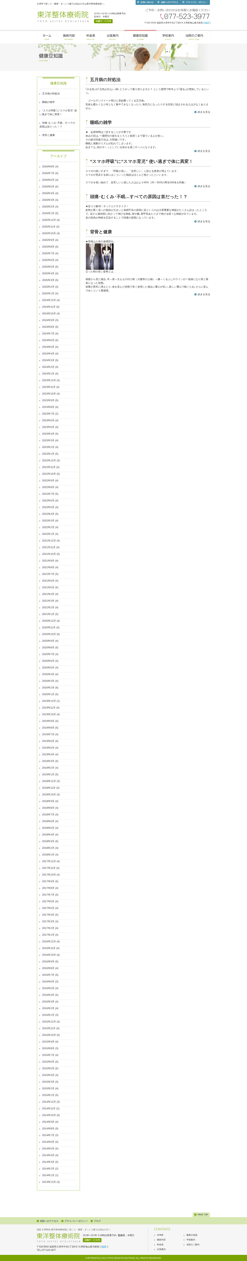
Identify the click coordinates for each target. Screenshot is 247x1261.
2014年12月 (49, 1101)
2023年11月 (49, 386)
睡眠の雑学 (48, 102)
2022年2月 (48, 527)
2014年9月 (48, 1121)
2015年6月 (48, 1061)
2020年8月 (48, 647)
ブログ (97, 1221)
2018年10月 (49, 794)
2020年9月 (48, 640)
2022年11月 (49, 467)
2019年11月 (49, 707)
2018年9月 (48, 801)
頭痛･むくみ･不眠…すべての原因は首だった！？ (57, 124)
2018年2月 (48, 847)
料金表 (160, 1244)
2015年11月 (49, 1028)
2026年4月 (48, 193)
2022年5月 (48, 507)
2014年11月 (49, 1108)
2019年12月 (49, 700)
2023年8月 (48, 407)
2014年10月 (49, 1115)
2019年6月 (48, 741)
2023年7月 (48, 413)
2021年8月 (48, 567)
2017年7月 (48, 894)
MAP (207, 22)
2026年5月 (48, 186)
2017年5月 (48, 908)
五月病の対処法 (51, 93)
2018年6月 (48, 821)
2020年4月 (48, 674)
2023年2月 (48, 447)
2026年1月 (48, 213)
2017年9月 (48, 881)
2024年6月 (48, 340)
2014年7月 (48, 1135)
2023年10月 (49, 393)
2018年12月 (49, 781)
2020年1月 (48, 694)
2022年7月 (48, 493)
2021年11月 (49, 547)
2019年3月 (48, 761)
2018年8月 (48, 807)
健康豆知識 (191, 1235)
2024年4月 (48, 353)
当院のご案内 (192, 1244)
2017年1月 (48, 934)
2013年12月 (49, 1181)
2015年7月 (48, 1055)
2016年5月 (48, 988)
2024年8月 (48, 326)
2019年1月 (48, 774)
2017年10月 (49, 874)
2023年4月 (48, 433)
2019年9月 (48, 721)
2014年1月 (48, 1175)
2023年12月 (49, 380)
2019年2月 (48, 767)
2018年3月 (48, 841)
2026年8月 (48, 166)
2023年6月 (48, 420)
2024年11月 (49, 306)
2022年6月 (48, 500)
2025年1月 (48, 293)
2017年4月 (48, 914)
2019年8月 (48, 727)
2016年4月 (48, 994)
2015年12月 (49, 1021)
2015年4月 (48, 1075)
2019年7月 (48, 734)
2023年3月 (48, 440)
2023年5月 (48, 427)
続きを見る (204, 111)
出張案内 (161, 1249)
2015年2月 (48, 1088)
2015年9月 (48, 1041)
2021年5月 (48, 587)
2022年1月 (48, 533)
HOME (160, 1235)
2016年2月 (48, 1008)
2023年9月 (48, 400)
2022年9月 (48, 480)
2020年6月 (48, 660)
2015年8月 (48, 1048)
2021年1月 (48, 614)
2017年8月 (48, 888)
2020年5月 (48, 667)
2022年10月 (49, 473)
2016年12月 (49, 941)
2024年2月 (48, 366)
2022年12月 (49, 460)
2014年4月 (48, 1155)
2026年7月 (48, 173)
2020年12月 (49, 620)
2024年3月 (48, 360)
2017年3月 (48, 921)
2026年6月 (48, 179)
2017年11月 (49, 867)
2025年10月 (49, 233)
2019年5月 (48, 747)
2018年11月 (49, 787)
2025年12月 (49, 219)
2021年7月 (48, 574)
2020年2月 (48, 687)
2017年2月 (48, 928)
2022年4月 (48, 513)
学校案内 (190, 1239)
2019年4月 (48, 754)
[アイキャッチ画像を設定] (100, 268)
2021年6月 (48, 580)
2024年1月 (48, 373)
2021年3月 (48, 600)
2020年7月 (48, 654)
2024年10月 (49, 313)
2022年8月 (48, 487)
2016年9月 (48, 961)
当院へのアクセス (49, 1221)
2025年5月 (48, 266)
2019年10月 (49, 714)
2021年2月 (48, 607)
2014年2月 (48, 1168)
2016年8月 (48, 968)
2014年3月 (48, 1161)
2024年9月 (48, 320)
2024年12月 (49, 300)
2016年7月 (48, 974)
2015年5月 (48, 1068)
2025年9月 (48, 240)
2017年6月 (48, 901)
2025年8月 (48, 246)
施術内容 (161, 1239)
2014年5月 (48, 1148)
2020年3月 (48, 680)
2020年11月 (49, 627)
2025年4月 (48, 273)
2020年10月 (49, 634)
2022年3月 (48, 520)
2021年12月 (49, 540)
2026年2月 (48, 206)
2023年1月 (48, 453)
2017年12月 (49, 861)
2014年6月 (48, 1141)
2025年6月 (48, 260)
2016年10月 (49, 954)
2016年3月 (48, 1001)
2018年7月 (48, 814)
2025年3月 (48, 280)
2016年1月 (48, 1014)
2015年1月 (48, 1095)
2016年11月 (49, 948)
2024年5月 (48, 346)
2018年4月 (48, 834)
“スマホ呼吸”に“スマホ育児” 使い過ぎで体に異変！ (58, 112)
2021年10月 (49, 553)
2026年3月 (48, 199)
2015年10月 (49, 1035)
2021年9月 (48, 560)
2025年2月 (48, 286)
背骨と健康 (48, 135)
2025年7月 (48, 253)
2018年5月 (48, 827)
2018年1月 (48, 854)
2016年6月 (48, 981)
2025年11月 (49, 226)
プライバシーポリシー (76, 1221)
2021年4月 (48, 594)
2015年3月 (48, 1081)
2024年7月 (48, 333)
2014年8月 (48, 1128)
